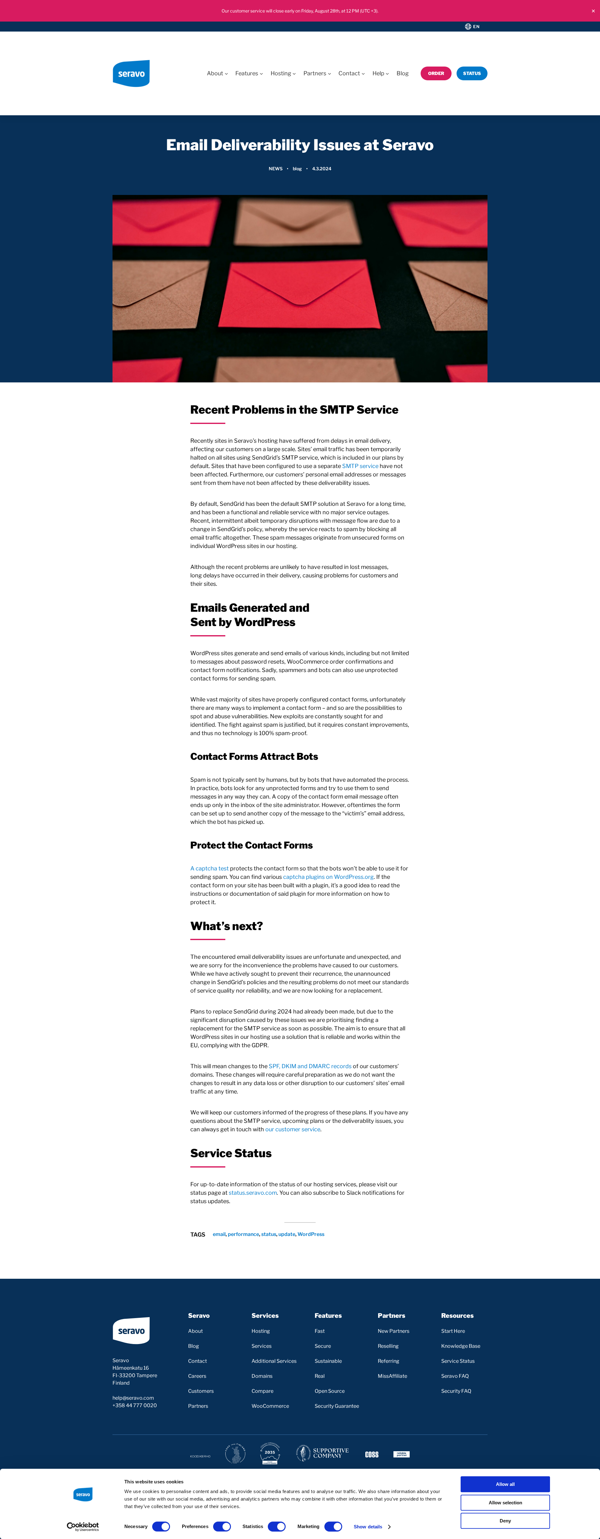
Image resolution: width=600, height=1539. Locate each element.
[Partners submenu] (329, 73)
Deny (505, 1520)
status (268, 1234)
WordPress (311, 1234)
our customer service (292, 1129)
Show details (368, 1526)
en (476, 26)
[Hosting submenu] (294, 73)
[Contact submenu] (363, 73)
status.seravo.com (253, 1192)
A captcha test (209, 868)
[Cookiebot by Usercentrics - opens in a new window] (83, 1527)
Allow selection (505, 1502)
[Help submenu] (387, 73)
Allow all (505, 1484)
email (219, 1234)
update (286, 1234)
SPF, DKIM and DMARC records (310, 1066)
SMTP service (360, 466)
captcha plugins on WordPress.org (328, 877)
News (275, 168)
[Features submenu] (261, 73)
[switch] (222, 1527)
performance (243, 1234)
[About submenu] (226, 73)
